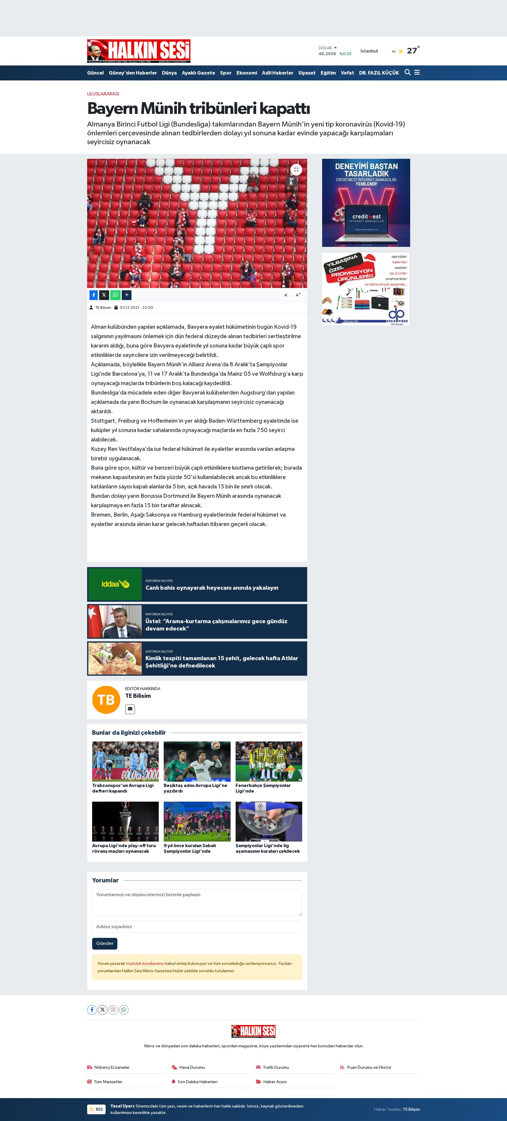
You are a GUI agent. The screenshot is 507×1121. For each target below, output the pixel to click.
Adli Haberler (277, 72)
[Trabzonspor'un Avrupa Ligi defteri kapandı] (125, 761)
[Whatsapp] (124, 1010)
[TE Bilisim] (106, 699)
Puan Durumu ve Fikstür (369, 1067)
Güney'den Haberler (133, 72)
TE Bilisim (103, 308)
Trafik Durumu (276, 1067)
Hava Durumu (192, 1067)
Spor (225, 72)
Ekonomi (246, 72)
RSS (99, 1109)
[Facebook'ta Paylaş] (93, 295)
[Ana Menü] (416, 73)
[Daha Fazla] (126, 295)
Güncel (95, 72)
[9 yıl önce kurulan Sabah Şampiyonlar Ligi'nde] (197, 821)
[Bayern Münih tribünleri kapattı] (197, 223)
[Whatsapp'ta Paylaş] (115, 295)
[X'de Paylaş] (104, 295)
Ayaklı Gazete (198, 72)
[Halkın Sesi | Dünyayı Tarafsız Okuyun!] (138, 51)
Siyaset (307, 72)
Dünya (169, 72)
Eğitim (328, 72)
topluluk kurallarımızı (145, 963)
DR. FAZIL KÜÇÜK (379, 72)
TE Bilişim (411, 1109)
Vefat (347, 72)
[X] (102, 1010)
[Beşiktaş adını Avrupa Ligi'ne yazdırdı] (197, 761)
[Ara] (408, 73)
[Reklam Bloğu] (366, 202)
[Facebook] (92, 1010)
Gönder (105, 943)
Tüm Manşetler (108, 1082)
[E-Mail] (130, 709)
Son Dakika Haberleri (197, 1082)
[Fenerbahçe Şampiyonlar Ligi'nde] (269, 761)
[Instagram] (113, 1010)
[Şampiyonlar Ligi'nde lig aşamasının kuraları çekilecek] (269, 821)
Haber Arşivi (275, 1082)
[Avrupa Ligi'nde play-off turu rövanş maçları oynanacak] (125, 821)
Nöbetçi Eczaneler (112, 1067)
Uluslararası (103, 94)
